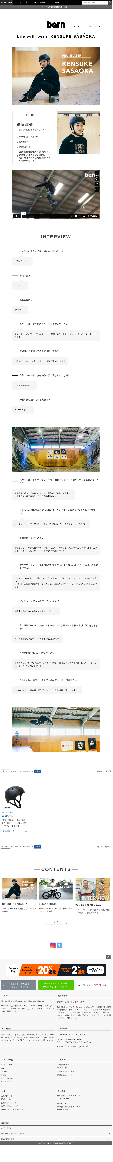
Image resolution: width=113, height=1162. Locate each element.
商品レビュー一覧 (65, 1075)
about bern (76, 29)
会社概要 (61, 1091)
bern (3, 1068)
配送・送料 (62, 995)
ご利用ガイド (7, 1096)
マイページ (41, 2)
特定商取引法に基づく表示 (12, 1133)
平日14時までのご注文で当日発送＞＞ (56, 7)
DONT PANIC (7, 1078)
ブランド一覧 (7, 1060)
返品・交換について (28, 1040)
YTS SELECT (7, 1082)
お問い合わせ (7, 1128)
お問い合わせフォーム (68, 1046)
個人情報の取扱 (8, 1139)
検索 (110, 3)
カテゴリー (96, 29)
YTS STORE (6, 1064)
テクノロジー (87, 29)
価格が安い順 (16, 771)
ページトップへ (108, 957)
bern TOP (8, 2)
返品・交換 (6, 1028)
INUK (3, 1075)
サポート (5, 1091)
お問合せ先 (62, 1028)
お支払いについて (8, 1103)
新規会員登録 (63, 1064)
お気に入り (25, 2)
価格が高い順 (28, 771)
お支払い (5, 995)
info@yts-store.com (73, 1039)
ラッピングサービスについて (13, 1109)
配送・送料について (9, 1099)
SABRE (4, 1071)
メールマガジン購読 (65, 1071)
